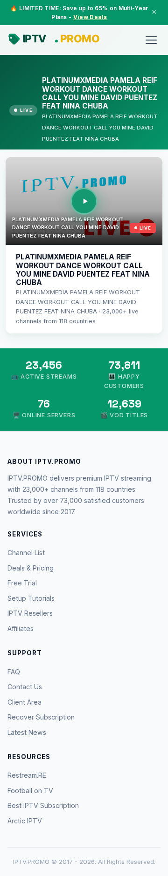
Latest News (26, 732)
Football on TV (30, 791)
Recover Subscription (41, 717)
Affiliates (20, 628)
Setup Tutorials (31, 598)
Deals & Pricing (30, 568)
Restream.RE (26, 775)
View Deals (90, 17)
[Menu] (151, 40)
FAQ (13, 672)
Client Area (24, 702)
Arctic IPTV (24, 821)
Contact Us (24, 687)
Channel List (26, 553)
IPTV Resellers (30, 613)
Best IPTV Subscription (43, 805)
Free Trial (22, 583)
